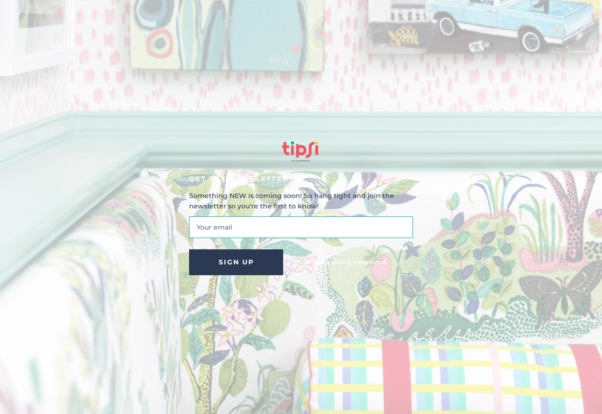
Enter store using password (339, 262)
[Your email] (301, 227)
